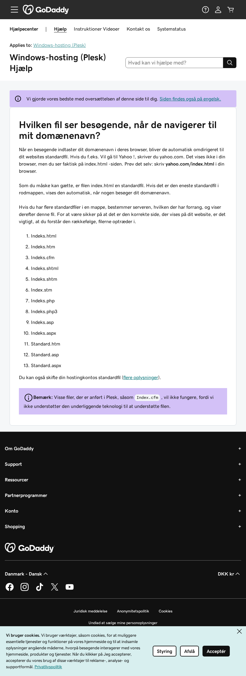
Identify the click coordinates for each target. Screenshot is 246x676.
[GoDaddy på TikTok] (39, 590)
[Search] (229, 62)
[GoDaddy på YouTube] (69, 590)
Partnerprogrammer (26, 495)
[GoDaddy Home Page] (30, 548)
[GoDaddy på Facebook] (9, 590)
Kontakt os (138, 28)
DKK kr (226, 573)
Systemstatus (171, 28)
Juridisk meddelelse (90, 611)
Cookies (165, 611)
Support (13, 464)
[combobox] (174, 62)
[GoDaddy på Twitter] (54, 590)
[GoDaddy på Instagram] (24, 590)
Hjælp (60, 28)
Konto (11, 510)
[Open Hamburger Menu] (12, 9)
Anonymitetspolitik (133, 611)
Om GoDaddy (19, 448)
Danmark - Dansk (23, 573)
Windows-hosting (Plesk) (59, 45)
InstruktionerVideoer (96, 28)
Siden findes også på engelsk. (190, 98)
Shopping (15, 526)
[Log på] (218, 9)
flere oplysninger (140, 377)
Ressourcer (16, 479)
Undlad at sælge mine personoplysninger (123, 623)
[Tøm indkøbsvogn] (230, 9)
